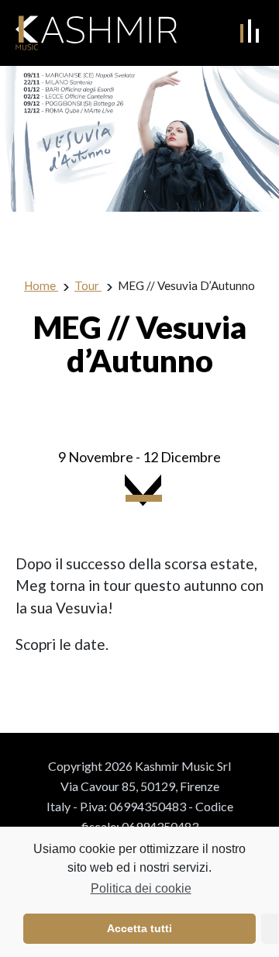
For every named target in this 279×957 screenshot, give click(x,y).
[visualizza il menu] (250, 31)
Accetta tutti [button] (139, 928)
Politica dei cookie (141, 888)
